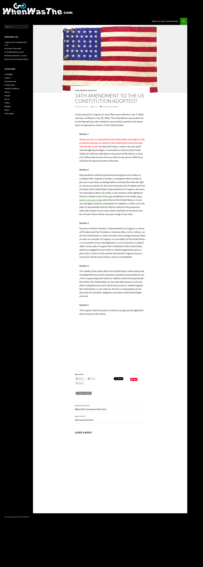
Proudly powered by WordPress (17, 517)
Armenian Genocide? (12, 48)
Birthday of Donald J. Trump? (15, 55)
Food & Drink (9, 85)
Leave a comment (110, 107)
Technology (9, 113)
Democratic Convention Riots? (16, 59)
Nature (7, 92)
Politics (92, 90)
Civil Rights (81, 90)
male (110, 196)
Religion (7, 106)
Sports (7, 110)
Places (7, 99)
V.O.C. (95, 107)
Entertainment (10, 81)
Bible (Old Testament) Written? (90, 407)
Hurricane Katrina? (84, 418)
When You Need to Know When (165, 21)
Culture (7, 78)
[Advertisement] (110, 340)
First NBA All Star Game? (14, 52)
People (7, 96)
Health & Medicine (11, 88)
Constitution (84, 393)
